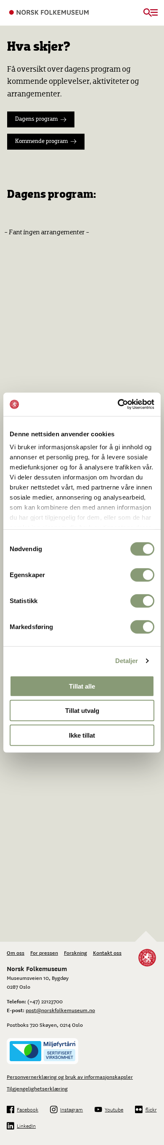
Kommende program (41, 141)
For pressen (44, 952)
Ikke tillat (82, 734)
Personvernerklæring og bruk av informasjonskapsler (70, 1076)
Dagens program (36, 119)
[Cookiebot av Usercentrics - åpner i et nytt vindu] (118, 404)
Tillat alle (82, 685)
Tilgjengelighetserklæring (37, 1088)
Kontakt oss (107, 952)
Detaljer (126, 660)
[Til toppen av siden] (153, 1134)
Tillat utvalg (82, 710)
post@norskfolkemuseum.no (60, 1010)
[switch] (142, 574)
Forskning (75, 952)
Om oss (15, 952)
